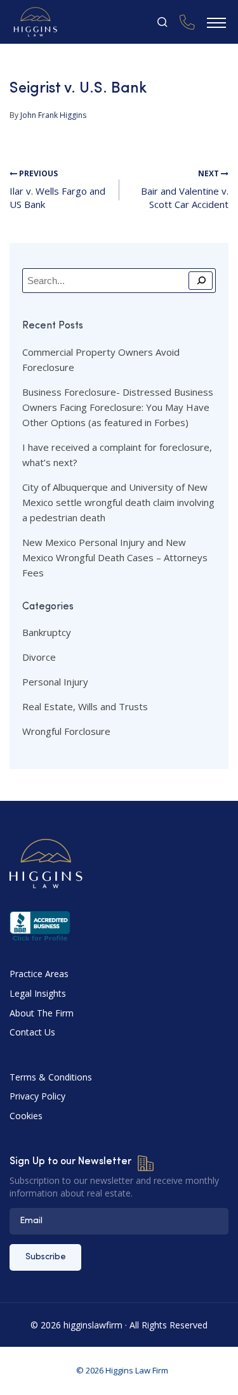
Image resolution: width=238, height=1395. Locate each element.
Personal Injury (55, 681)
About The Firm (42, 1013)
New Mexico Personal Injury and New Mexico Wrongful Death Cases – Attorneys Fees (115, 557)
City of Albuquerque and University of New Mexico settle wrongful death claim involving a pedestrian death (118, 502)
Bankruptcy (46, 632)
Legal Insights (38, 993)
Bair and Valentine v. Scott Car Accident (184, 190)
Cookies (26, 1116)
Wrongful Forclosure (66, 731)
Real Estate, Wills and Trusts (85, 706)
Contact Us (32, 1032)
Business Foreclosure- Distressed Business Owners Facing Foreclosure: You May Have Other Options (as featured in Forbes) (117, 407)
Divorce (39, 657)
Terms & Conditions (51, 1077)
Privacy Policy (37, 1096)
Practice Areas (39, 974)
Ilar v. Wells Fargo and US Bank (57, 190)
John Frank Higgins (53, 115)
